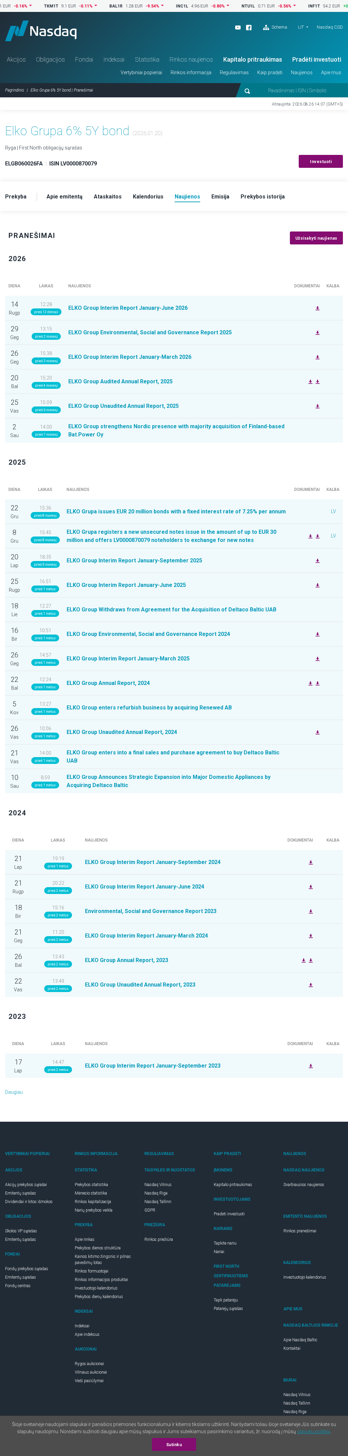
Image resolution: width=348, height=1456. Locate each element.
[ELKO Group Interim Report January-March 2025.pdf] (317, 658)
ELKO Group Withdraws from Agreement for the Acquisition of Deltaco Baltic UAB (171, 609)
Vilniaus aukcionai (91, 1372)
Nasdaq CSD (330, 27)
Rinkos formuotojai (91, 1271)
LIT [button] (301, 27)
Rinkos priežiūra (158, 1239)
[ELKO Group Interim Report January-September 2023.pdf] (310, 1065)
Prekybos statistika (91, 1184)
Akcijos (16, 59)
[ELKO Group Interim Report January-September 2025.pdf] (317, 560)
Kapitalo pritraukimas (252, 59)
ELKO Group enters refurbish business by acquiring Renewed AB (149, 707)
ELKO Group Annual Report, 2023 (126, 960)
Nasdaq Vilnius (158, 1184)
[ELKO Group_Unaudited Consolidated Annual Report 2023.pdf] (310, 984)
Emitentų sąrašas (20, 1193)
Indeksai (113, 59)
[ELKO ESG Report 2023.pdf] (310, 911)
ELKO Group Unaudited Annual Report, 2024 (122, 732)
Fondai (84, 59)
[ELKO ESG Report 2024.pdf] (317, 634)
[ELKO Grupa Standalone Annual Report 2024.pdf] (310, 683)
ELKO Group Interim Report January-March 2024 (146, 935)
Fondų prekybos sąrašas (26, 1268)
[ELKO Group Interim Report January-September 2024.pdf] (310, 862)
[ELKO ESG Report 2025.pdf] (317, 332)
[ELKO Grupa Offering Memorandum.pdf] (310, 536)
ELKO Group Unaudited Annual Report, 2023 (140, 984)
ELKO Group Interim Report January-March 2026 (129, 357)
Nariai (219, 1251)
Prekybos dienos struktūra (98, 1248)
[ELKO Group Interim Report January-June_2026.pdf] (317, 307)
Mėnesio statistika (91, 1193)
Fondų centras (18, 1285)
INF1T (297, 6)
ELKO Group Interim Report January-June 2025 (126, 585)
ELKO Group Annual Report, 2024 (109, 683)
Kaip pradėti (269, 72)
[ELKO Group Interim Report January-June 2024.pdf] (310, 886)
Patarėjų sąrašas (228, 1308)
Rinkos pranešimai (299, 1231)
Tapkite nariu (225, 1243)
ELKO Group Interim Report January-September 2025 (134, 560)
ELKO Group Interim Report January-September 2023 (153, 1065)
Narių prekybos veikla (93, 1210)
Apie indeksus (87, 1334)
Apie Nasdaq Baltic (300, 1340)
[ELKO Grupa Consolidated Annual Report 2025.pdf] (310, 381)
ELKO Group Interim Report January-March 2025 (128, 658)
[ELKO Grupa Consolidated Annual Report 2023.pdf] (303, 960)
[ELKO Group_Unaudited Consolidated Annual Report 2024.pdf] (317, 732)
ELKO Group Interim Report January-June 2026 (128, 308)
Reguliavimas (234, 72)
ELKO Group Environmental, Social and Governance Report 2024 (148, 634)
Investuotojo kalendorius (96, 1288)
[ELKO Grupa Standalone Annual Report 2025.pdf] (317, 381)
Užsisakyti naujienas (316, 238)
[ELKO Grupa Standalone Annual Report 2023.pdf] (310, 960)
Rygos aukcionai (89, 1363)
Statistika (147, 59)
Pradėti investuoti (316, 59)
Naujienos (302, 72)
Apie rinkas (84, 1239)
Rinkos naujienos (191, 59)
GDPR (149, 1210)
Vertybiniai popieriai (141, 72)
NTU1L (231, 6)
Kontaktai (291, 1348)
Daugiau (14, 1092)
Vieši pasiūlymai (89, 1380)
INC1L (165, 6)
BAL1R (99, 6)
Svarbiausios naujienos (303, 1184)
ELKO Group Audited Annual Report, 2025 (120, 381)
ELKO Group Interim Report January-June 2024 (144, 886)
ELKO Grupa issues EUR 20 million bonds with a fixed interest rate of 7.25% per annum (176, 511)
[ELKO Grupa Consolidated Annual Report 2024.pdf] (317, 683)
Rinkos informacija (191, 72)
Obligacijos (50, 59)
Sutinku (174, 1444)
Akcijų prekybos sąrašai (26, 1184)
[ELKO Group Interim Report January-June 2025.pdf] (317, 585)
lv (333, 511)
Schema (279, 27)
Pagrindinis (14, 90)
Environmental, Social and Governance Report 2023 (150, 911)
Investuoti (321, 161)
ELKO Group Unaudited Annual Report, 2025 (123, 406)
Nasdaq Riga (156, 1193)
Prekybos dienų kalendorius (99, 1296)
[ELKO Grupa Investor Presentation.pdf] (317, 536)
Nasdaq (40, 30)
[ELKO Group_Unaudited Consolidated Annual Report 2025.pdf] (317, 406)
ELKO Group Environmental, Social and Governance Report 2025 (150, 332)
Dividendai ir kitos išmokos (29, 1201)
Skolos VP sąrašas (21, 1231)
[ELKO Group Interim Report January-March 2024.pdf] (310, 935)
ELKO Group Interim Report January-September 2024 (153, 862)
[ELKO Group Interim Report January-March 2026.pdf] (317, 356)
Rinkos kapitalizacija (93, 1201)
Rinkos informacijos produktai (101, 1279)
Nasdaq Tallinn (157, 1201)
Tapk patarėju (226, 1300)
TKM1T (34, 6)
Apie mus (331, 72)
